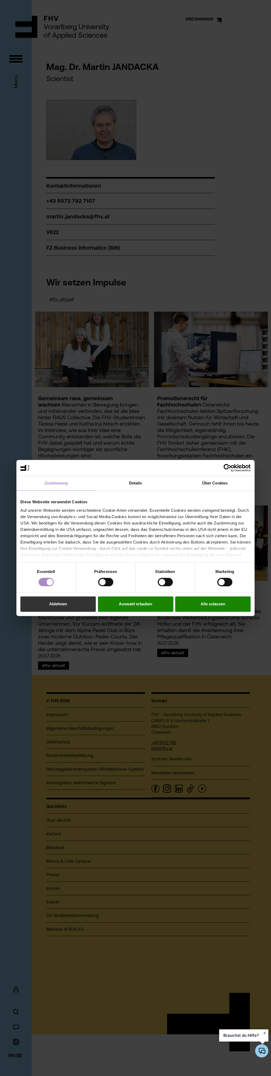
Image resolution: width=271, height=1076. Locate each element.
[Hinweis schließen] (264, 1033)
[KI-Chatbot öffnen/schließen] (261, 1050)
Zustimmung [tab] (56, 483)
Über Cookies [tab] (215, 483)
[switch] (105, 582)
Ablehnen (58, 604)
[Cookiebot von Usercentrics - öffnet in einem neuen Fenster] (227, 468)
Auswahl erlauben (135, 604)
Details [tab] (135, 483)
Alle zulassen (213, 604)
